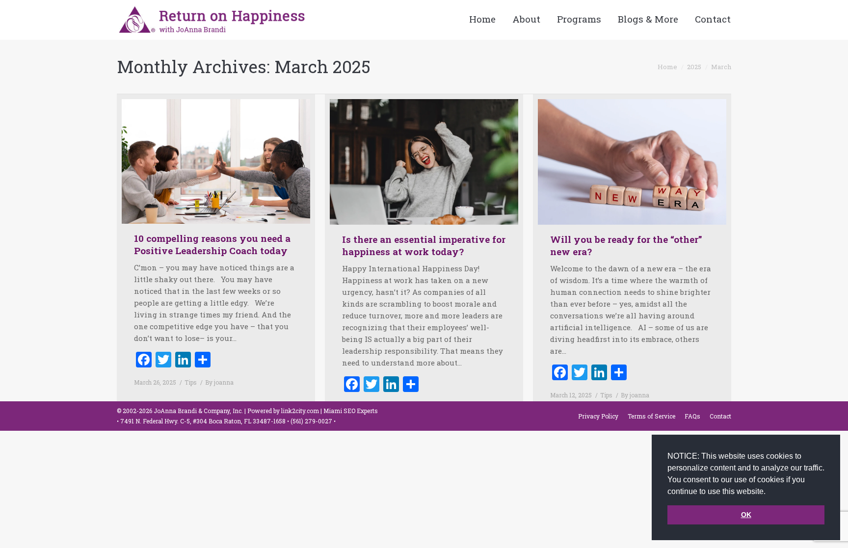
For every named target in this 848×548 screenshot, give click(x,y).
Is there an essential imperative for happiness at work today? (423, 245)
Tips (191, 382)
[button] (769, 492)
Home (667, 66)
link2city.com (300, 411)
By (219, 382)
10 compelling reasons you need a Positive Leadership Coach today (212, 244)
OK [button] (746, 515)
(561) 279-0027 (312, 421)
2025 (694, 66)
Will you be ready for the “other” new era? (626, 245)
